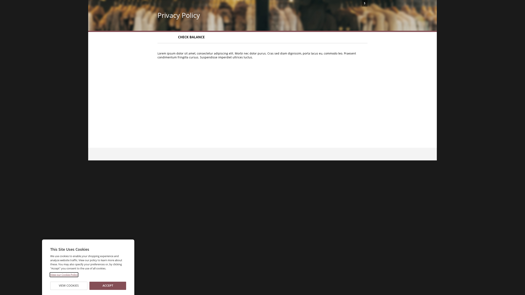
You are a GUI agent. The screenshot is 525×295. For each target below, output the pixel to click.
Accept (107, 286)
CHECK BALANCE (191, 37)
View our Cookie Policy (64, 275)
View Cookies (69, 286)
